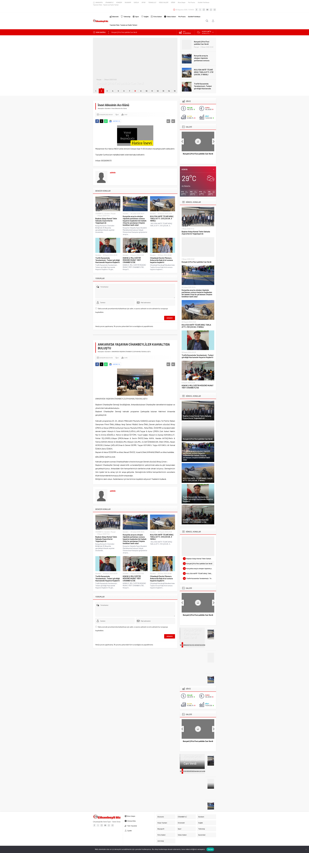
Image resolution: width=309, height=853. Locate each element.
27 (199, 645)
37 (191, 771)
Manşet (113, 213)
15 (175, 91)
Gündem (99, 72)
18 (184, 645)
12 (158, 91)
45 (204, 771)
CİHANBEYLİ (99, 213)
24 (194, 645)
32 (183, 771)
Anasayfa (101, 108)
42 (199, 771)
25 (196, 645)
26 (198, 645)
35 (188, 771)
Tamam (210, 849)
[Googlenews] (214, 9)
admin (113, 172)
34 (186, 771)
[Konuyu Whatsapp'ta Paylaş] (106, 121)
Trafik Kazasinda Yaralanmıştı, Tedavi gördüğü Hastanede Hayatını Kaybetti (203, 73)
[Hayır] (306, 849)
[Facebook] (196, 9)
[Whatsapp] (211, 9)
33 (184, 771)
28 (201, 645)
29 (202, 645)
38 (193, 771)
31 (180, 771)
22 (191, 645)
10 (146, 91)
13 (163, 91)
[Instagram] (203, 9)
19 (185, 645)
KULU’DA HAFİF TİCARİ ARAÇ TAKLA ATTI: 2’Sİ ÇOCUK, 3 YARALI (203, 58)
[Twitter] (200, 9)
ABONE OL (116, 121)
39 (194, 771)
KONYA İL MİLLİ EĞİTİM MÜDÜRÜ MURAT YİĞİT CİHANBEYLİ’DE (203, 86)
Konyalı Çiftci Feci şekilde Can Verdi (196, 262)
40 (196, 771)
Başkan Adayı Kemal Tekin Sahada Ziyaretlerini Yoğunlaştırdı (106, 220)
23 (193, 645)
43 (201, 771)
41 (197, 771)
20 (188, 645)
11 (152, 91)
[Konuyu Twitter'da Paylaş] (101, 121)
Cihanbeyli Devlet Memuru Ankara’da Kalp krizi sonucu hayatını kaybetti (161, 260)
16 (180, 645)
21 (189, 645)
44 (202, 771)
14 (169, 91)
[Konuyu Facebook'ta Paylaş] (97, 121)
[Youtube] (207, 9)
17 (182, 645)
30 (204, 645)
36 (189, 771)
